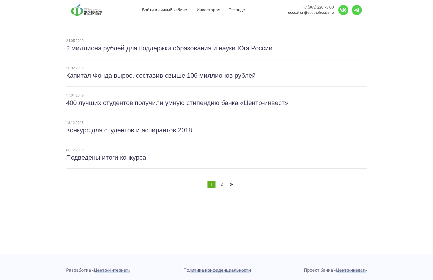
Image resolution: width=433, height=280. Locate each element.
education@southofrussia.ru (311, 12)
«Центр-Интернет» (111, 270)
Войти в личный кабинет (165, 10)
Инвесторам (209, 10)
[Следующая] (232, 184)
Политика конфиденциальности (217, 270)
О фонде (237, 10)
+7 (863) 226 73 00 (318, 7)
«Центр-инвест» (350, 270)
